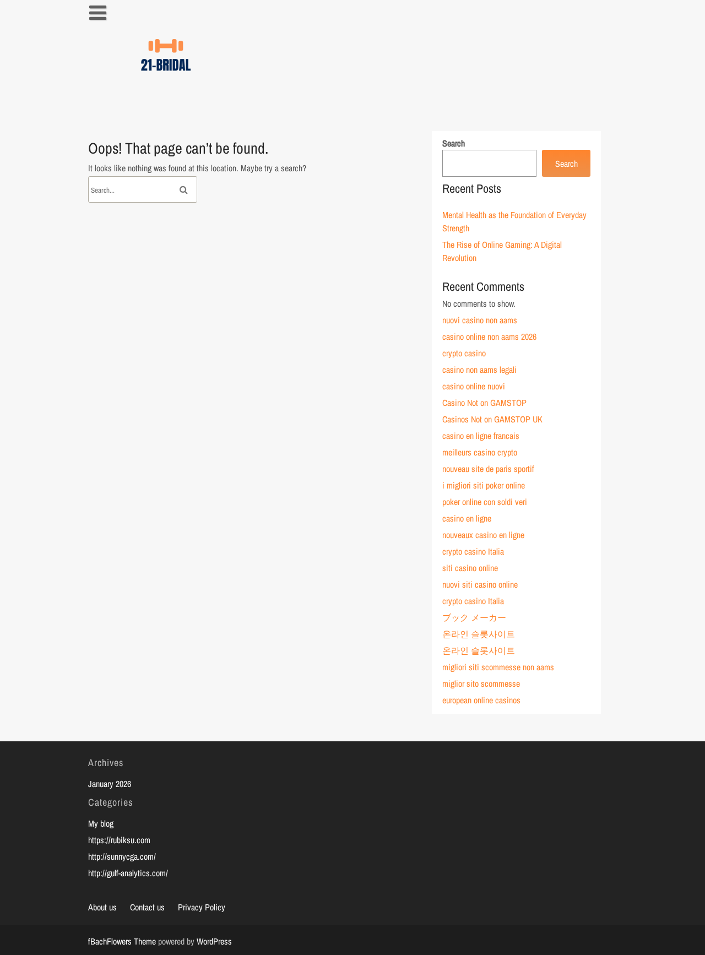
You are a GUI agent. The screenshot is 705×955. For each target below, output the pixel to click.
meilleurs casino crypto (479, 452)
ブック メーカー (474, 617)
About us (102, 907)
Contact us (147, 907)
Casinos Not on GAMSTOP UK (492, 419)
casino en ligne (466, 518)
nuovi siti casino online (480, 584)
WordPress (214, 941)
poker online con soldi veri (484, 502)
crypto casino (464, 353)
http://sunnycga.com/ (122, 856)
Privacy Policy (201, 907)
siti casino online (470, 568)
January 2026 (109, 784)
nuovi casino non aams (479, 320)
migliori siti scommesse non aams (498, 667)
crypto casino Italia (473, 551)
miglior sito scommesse (481, 683)
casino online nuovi (473, 386)
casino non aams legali (479, 369)
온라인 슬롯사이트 (478, 634)
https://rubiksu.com (119, 840)
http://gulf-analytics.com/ (128, 873)
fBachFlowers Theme (122, 941)
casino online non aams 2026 (489, 336)
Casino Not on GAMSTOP (484, 403)
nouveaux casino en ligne (483, 535)
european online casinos (481, 700)
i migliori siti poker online (483, 485)
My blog (100, 823)
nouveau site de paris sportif (488, 469)
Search (453, 143)
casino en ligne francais (480, 436)
